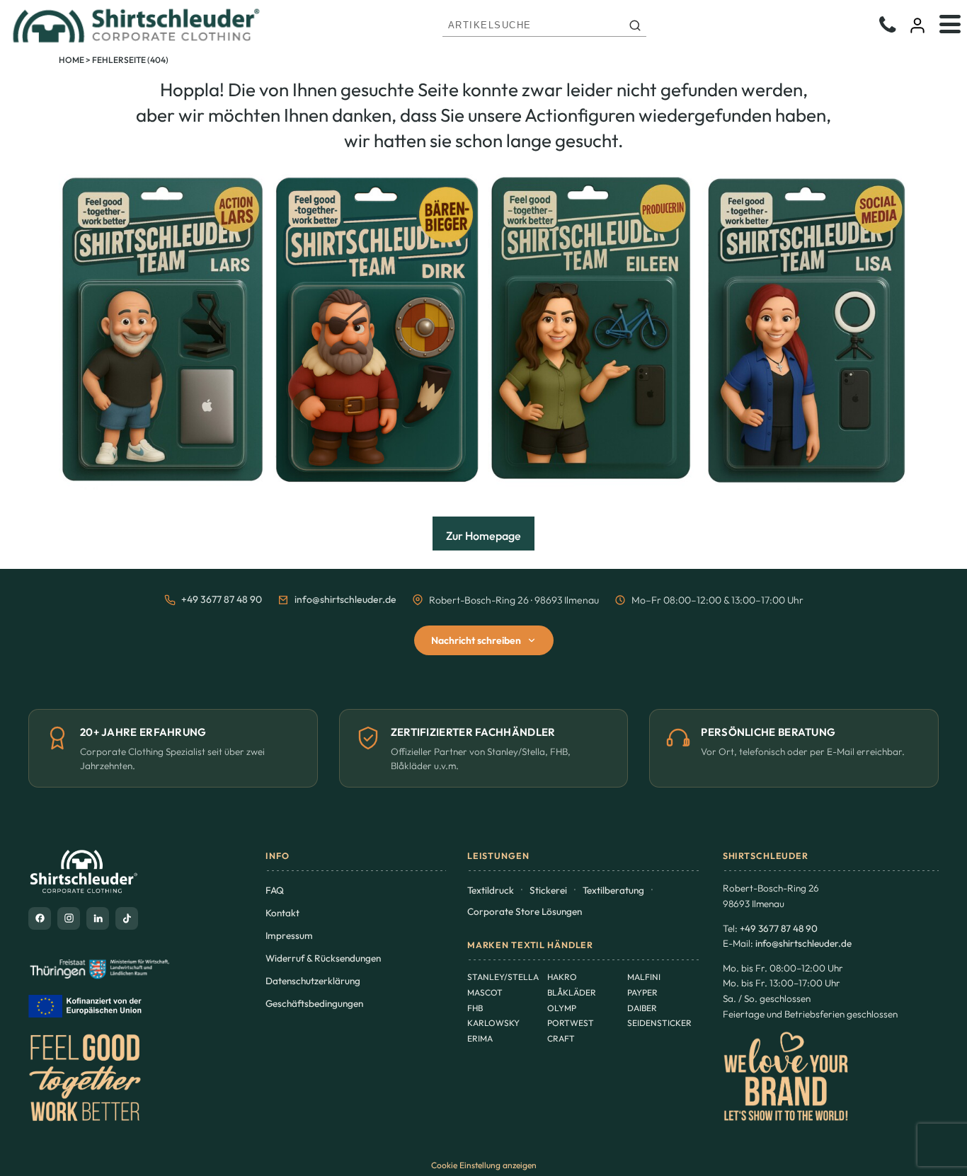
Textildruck (490, 890)
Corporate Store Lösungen (524, 911)
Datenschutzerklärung (312, 980)
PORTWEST (570, 1023)
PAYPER (642, 992)
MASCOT (485, 992)
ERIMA (480, 1038)
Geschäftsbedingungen (314, 1003)
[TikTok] (126, 918)
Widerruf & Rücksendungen (323, 958)
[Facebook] (39, 918)
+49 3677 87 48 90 (221, 599)
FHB (475, 1008)
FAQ (274, 890)
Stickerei (548, 890)
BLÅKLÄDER (571, 992)
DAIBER (642, 1008)
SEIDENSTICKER (659, 1023)
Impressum (289, 935)
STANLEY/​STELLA (503, 977)
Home (71, 59)
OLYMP (561, 1008)
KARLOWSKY (493, 1023)
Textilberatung (613, 890)
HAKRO (562, 977)
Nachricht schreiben (476, 640)
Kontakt (282, 912)
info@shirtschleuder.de (345, 599)
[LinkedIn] (97, 918)
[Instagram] (68, 918)
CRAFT (561, 1038)
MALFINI (643, 977)
